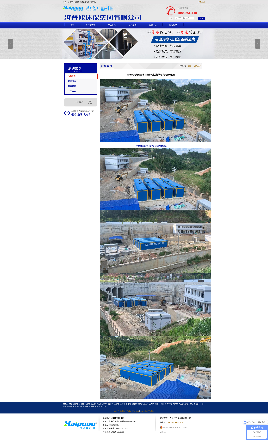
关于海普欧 (91, 25)
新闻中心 (153, 25)
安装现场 (72, 76)
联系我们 (173, 25)
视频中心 (143, 411)
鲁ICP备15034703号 (175, 423)
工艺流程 (72, 91)
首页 (72, 25)
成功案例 (133, 25)
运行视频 (72, 86)
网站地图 (201, 2)
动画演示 (72, 81)
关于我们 (121, 411)
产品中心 (112, 25)
